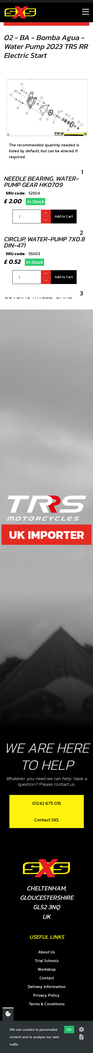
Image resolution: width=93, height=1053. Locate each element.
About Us (46, 952)
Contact (46, 978)
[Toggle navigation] (85, 12)
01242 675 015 (46, 803)
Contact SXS (46, 819)
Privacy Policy (46, 995)
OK (69, 1029)
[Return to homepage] (20, 12)
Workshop (47, 969)
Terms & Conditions (46, 1004)
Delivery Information (46, 986)
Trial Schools (47, 961)
